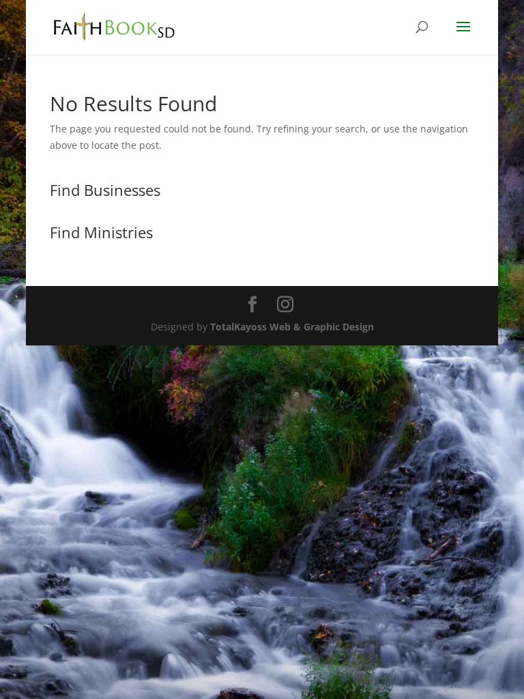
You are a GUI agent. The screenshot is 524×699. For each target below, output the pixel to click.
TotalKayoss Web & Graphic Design (292, 326)
